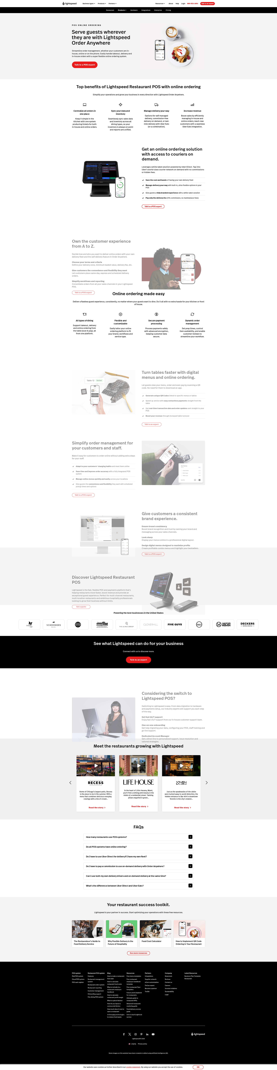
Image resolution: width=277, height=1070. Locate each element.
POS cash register (78, 982)
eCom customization (152, 982)
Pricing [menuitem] (168, 10)
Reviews (167, 979)
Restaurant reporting (95, 988)
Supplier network (150, 979)
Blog (108, 973)
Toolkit (147, 992)
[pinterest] (141, 1034)
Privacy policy (142, 1044)
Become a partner (151, 989)
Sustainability (169, 992)
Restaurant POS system (96, 973)
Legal (166, 995)
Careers (167, 985)
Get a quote (81, 607)
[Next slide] (206, 782)
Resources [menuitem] (159, 3)
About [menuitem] (171, 3)
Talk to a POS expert (85, 64)
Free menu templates (134, 976)
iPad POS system (77, 976)
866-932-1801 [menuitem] (192, 3)
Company (168, 973)
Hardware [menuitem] (134, 10)
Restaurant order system (96, 985)
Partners (148, 973)
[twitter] (130, 1034)
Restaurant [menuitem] (110, 10)
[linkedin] (147, 1034)
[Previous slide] (70, 782)
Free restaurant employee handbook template (133, 981)
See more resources (138, 953)
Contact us (168, 982)
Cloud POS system (78, 979)
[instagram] (135, 1034)
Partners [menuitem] (112, 3)
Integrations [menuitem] (145, 10)
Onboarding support (94, 994)
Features (91, 976)
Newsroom (168, 976)
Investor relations (171, 989)
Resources (130, 973)
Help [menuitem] (177, 3)
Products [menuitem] (101, 3)
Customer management (96, 991)
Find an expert (149, 985)
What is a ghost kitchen (114, 1001)
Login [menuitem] (183, 3)
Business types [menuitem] (88, 3)
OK (198, 1067)
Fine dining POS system (95, 997)
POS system (76, 973)
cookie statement (133, 1067)
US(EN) (133, 1044)
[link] (192, 3)
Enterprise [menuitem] (158, 10)
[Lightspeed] (69, 3)
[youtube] (153, 1034)
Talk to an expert (207, 3)
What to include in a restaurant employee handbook (114, 989)
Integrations (149, 976)
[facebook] (124, 1034)
